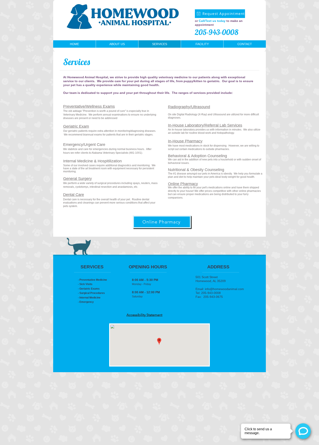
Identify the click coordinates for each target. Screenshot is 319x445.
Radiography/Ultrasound (189, 107)
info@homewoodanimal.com (224, 289)
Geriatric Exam (76, 126)
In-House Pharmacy (185, 141)
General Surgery (77, 178)
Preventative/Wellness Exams (89, 106)
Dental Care (73, 194)
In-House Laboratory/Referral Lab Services (205, 125)
